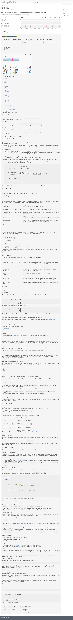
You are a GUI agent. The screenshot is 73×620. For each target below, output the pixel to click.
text (16, 14)
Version (2, 19)
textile (26, 14)
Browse (64, 4)
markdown (19, 14)
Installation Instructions (8, 78)
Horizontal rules (6, 328)
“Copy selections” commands (21, 460)
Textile (14, 335)
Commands (6, 86)
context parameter (18, 537)
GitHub (37, 193)
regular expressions (18, 546)
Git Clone (6, 81)
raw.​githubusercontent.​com (9, 32)
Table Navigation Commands (10, 87)
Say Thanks (65, 15)
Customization (6, 100)
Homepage (3, 20)
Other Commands (8, 88)
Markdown (7, 91)
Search (64, 5)
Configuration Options (9, 101)
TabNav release (14, 129)
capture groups (12, 109)
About (64, 13)
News (64, 9)
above (7, 201)
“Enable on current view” (13, 357)
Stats (64, 11)
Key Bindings (6, 97)
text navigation (7, 14)
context (12, 410)
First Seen (3, 26)
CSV (6, 95)
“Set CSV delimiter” (45, 372)
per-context (15, 400)
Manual (6, 82)
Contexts (5, 90)
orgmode (36, 324)
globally (10, 400)
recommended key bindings (36, 405)
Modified (2, 23)
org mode (22, 14)
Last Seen (3, 25)
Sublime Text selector (20, 523)
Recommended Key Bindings (9, 83)
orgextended (41, 324)
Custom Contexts (8, 105)
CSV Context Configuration (11, 104)
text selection (12, 14)
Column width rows (7, 329)
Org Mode (7, 92)
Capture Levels (6, 96)
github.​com (7, 20)
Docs (64, 7)
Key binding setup (8, 85)
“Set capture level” (43, 399)
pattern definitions (20, 525)
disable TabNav (34, 431)
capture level (34, 267)
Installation (65, 2)
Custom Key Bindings (9, 99)
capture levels (18, 565)
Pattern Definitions (9, 106)
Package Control (17, 116)
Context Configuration (51, 319)
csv (28, 14)
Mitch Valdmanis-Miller (6, 9)
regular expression (16, 545)
